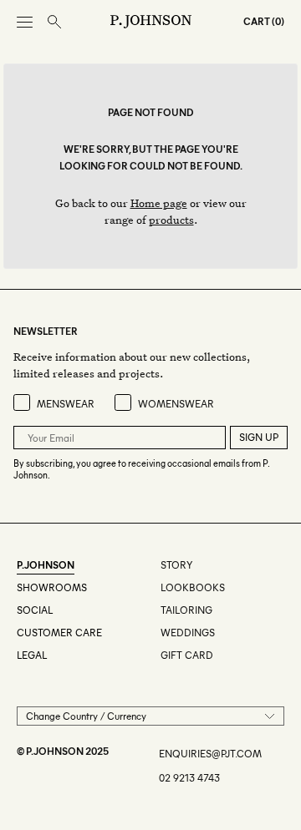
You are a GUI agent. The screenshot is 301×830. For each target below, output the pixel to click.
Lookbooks (193, 587)
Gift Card (187, 655)
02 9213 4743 (189, 778)
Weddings (188, 632)
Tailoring (186, 610)
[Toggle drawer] (25, 22)
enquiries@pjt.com (210, 753)
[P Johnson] (150, 21)
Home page (158, 202)
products (171, 219)
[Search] (54, 22)
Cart (256, 21)
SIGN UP (258, 437)
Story (176, 565)
